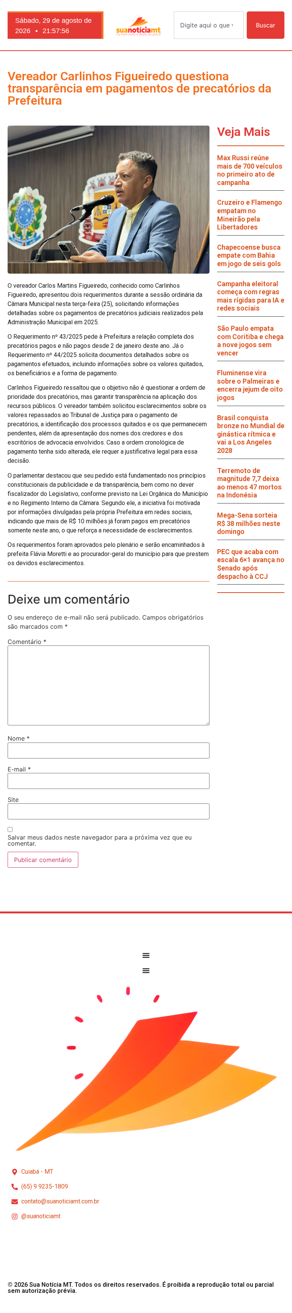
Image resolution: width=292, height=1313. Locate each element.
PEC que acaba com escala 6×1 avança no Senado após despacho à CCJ (250, 564)
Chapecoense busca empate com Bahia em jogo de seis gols (249, 255)
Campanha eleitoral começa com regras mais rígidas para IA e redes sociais (250, 296)
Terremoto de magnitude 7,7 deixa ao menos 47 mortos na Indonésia (249, 483)
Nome (19, 738)
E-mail (19, 769)
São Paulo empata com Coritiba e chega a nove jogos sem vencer (250, 340)
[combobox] (209, 25)
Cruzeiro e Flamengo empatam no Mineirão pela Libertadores (249, 214)
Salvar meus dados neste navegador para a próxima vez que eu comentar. (100, 840)
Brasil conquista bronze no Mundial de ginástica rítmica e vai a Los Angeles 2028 (250, 434)
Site (13, 800)
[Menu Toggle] (146, 955)
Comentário (27, 642)
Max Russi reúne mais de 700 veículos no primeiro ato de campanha (249, 170)
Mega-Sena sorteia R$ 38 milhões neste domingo (248, 523)
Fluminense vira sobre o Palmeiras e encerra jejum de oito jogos (250, 385)
